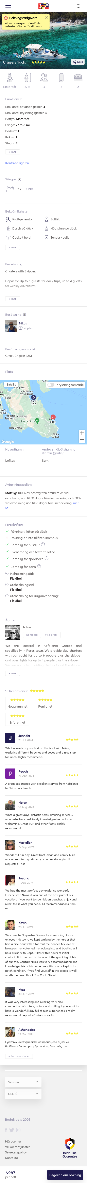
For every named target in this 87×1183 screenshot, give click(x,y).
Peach (23, 771)
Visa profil (51, 634)
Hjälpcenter (13, 1141)
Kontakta (32, 634)
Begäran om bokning (65, 1175)
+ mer (12, 151)
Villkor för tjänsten (18, 1147)
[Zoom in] (82, 433)
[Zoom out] (82, 440)
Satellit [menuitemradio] (11, 384)
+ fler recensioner (19, 1056)
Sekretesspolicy (16, 1152)
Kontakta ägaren (17, 163)
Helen (22, 802)
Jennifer (24, 736)
